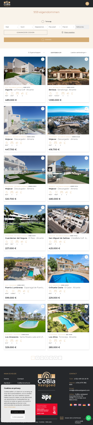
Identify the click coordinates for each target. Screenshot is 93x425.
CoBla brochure (23, 383)
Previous (6, 71)
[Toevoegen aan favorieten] (43, 59)
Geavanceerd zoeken (25, 32)
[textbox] (11, 27)
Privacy (35, 422)
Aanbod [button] (7, 383)
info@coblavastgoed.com (79, 390)
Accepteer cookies (17, 412)
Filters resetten (69, 32)
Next (44, 71)
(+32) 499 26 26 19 (81, 379)
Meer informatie (9, 407)
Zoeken (48, 39)
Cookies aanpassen (18, 417)
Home (6, 379)
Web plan (48, 422)
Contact (20, 379)
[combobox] (11, 27)
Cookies (41, 422)
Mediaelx (78, 423)
